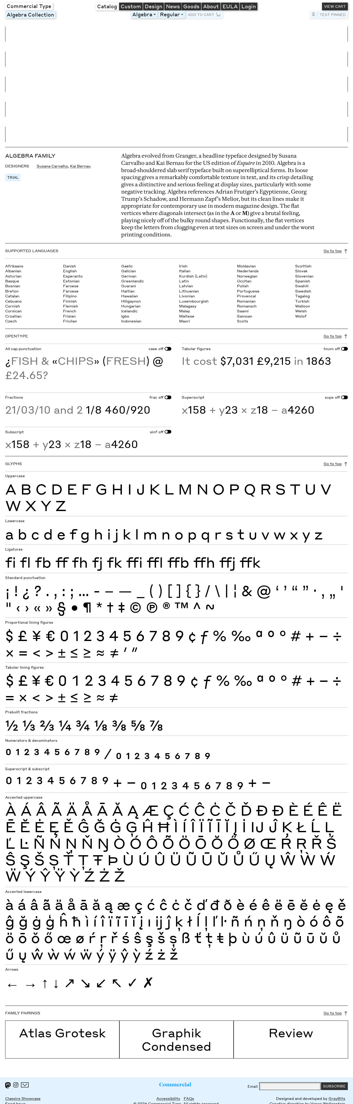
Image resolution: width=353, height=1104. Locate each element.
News (173, 6)
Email (253, 1086)
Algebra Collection (30, 14)
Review (290, 1032)
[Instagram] (15, 1084)
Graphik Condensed (176, 1039)
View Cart (335, 6)
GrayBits (336, 1098)
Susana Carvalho (52, 166)
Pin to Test (313, 14)
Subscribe (334, 1086)
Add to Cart (201, 14)
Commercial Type (29, 6)
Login (248, 6)
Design (153, 6)
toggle (155, 14)
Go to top (333, 251)
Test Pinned (333, 14)
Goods (191, 6)
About (211, 6)
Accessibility (168, 1098)
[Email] (25, 1084)
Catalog (107, 6)
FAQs (189, 1098)
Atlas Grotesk (62, 1032)
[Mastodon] (8, 1085)
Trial (13, 177)
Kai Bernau (80, 166)
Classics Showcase (23, 1098)
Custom (131, 6)
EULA (230, 6)
